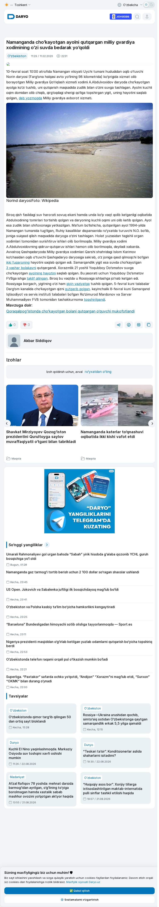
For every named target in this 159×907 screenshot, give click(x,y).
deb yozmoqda (30, 98)
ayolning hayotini (42, 273)
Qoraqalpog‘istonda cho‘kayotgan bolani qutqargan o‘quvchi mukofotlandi (70, 311)
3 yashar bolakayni (21, 268)
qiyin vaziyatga (78, 284)
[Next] (152, 423)
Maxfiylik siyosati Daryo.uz (83, 882)
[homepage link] (17, 16)
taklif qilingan (37, 278)
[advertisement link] (121, 16)
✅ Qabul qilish (80, 890)
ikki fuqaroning (18, 262)
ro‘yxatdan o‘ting (98, 372)
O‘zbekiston (17, 56)
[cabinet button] (147, 16)
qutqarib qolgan (77, 289)
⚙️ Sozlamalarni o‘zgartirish (79, 899)
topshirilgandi (94, 299)
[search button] (137, 16)
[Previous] (7, 423)
